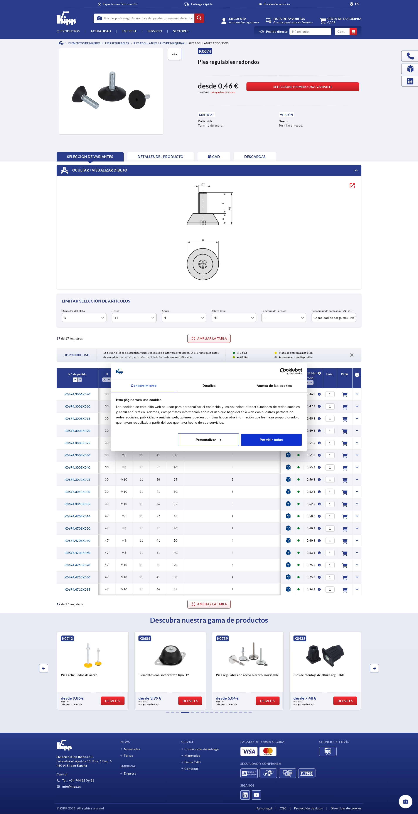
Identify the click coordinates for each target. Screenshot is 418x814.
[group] (57, 671)
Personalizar (206, 440)
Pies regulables (116, 43)
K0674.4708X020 (77, 528)
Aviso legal (264, 808)
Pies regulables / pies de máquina (158, 43)
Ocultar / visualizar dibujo (99, 170)
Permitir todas (271, 440)
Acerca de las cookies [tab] (274, 385)
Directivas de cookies (346, 808)
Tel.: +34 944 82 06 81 (77, 780)
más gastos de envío (223, 92)
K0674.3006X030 (77, 406)
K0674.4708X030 (77, 540)
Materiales (192, 755)
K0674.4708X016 (77, 516)
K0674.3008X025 (77, 443)
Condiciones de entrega (201, 749)
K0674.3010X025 (77, 479)
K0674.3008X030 (77, 455)
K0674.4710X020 (77, 565)
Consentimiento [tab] (144, 385)
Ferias (128, 755)
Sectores (181, 31)
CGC (283, 808)
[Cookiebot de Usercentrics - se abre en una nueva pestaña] (283, 371)
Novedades (132, 749)
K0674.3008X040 (77, 467)
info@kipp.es (71, 786)
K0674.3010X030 (77, 492)
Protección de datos (308, 808)
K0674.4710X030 (77, 577)
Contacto (191, 768)
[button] (167, 712)
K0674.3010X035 (77, 504)
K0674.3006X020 (77, 394)
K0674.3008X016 (77, 418)
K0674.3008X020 (77, 431)
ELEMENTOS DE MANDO (84, 43)
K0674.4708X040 (77, 553)
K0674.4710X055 (77, 589)
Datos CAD (192, 762)
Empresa (129, 31)
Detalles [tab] (209, 385)
